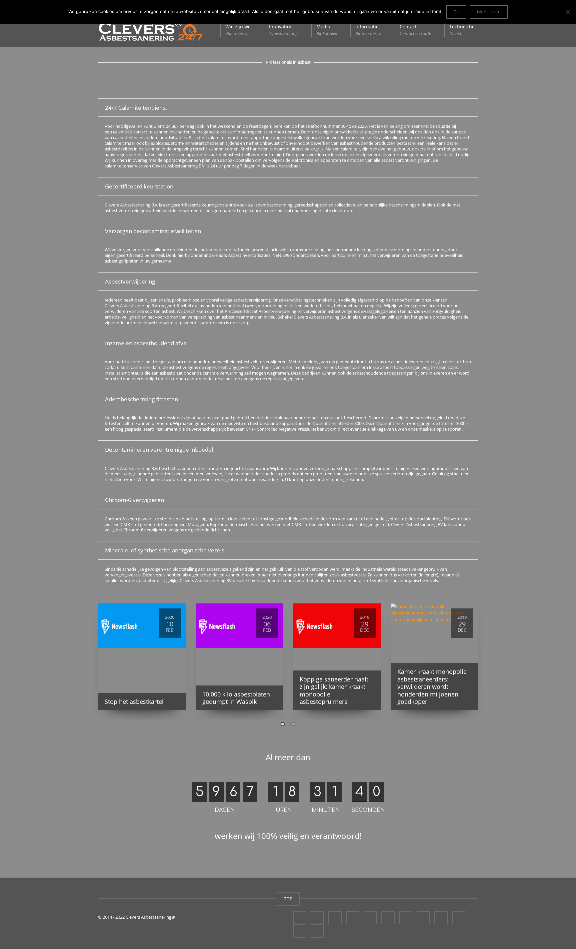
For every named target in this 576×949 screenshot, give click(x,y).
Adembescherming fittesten (141, 399)
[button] (282, 724)
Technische (462, 29)
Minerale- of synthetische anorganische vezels (164, 550)
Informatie (368, 29)
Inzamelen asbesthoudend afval (146, 343)
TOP (288, 899)
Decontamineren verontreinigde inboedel (159, 449)
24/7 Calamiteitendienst (136, 107)
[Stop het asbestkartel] (142, 625)
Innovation (283, 29)
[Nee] (567, 11)
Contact (415, 29)
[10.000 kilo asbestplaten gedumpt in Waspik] (239, 625)
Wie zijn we (238, 29)
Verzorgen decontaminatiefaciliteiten (153, 231)
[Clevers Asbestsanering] (150, 30)
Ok (456, 11)
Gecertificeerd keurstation (139, 186)
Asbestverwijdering (130, 281)
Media (326, 29)
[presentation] (88, 658)
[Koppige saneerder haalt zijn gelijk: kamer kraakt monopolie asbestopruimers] (337, 625)
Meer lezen (489, 11)
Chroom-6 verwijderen (134, 500)
